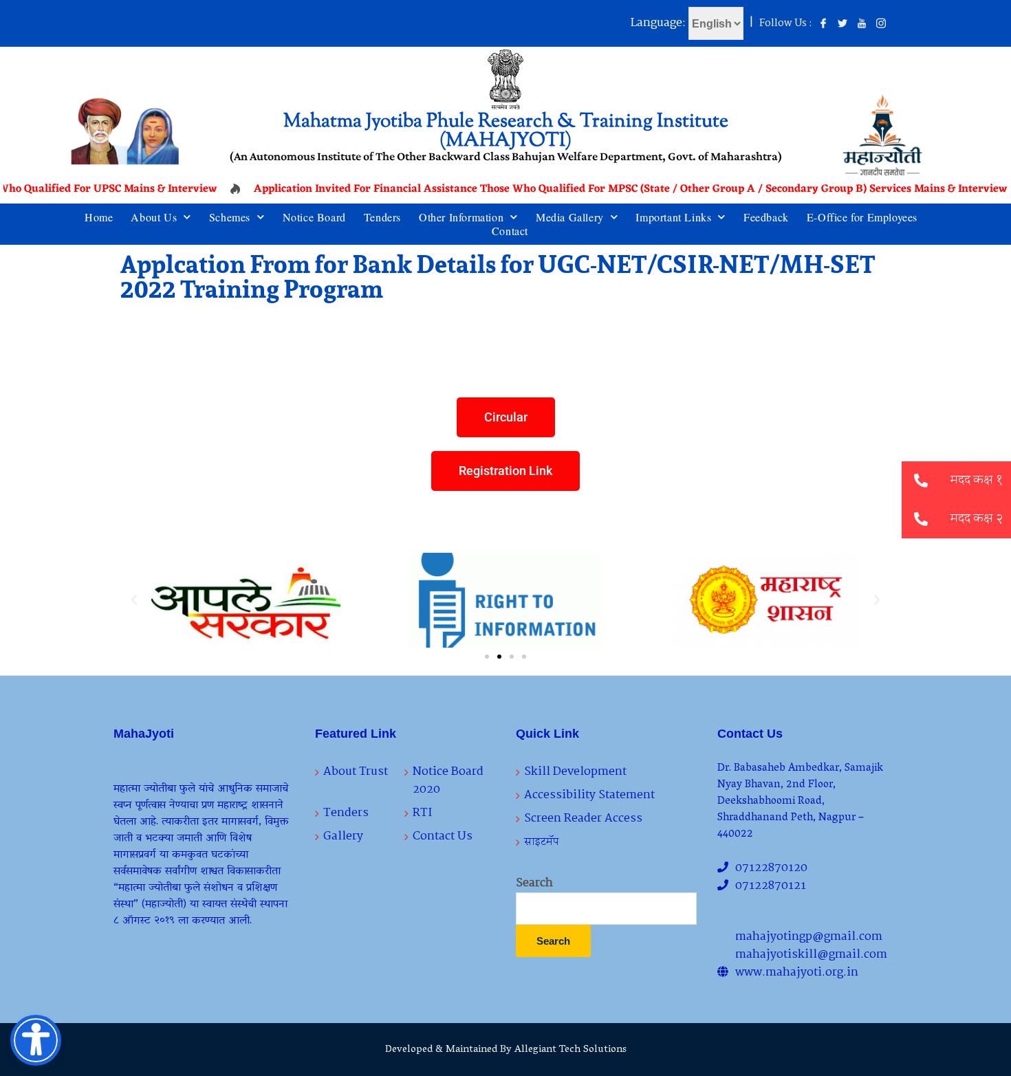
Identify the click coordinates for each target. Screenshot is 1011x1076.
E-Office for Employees (862, 217)
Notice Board (314, 217)
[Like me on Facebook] (823, 24)
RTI (422, 813)
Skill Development (575, 771)
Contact (510, 231)
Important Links (673, 217)
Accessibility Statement (589, 795)
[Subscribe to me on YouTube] (862, 24)
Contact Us (442, 836)
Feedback (766, 217)
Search (534, 883)
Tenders (382, 217)
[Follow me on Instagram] (881, 24)
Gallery (343, 836)
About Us (154, 217)
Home (99, 217)
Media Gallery (570, 217)
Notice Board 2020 (448, 780)
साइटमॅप (541, 842)
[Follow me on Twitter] (842, 24)
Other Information (461, 217)
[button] (134, 600)
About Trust (355, 771)
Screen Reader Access (583, 818)
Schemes (229, 217)
